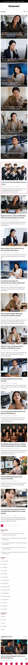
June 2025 (4, 605)
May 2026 (4, 570)
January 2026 (5, 583)
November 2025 (6, 589)
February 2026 (5, 580)
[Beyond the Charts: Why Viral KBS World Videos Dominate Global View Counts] (14, 27)
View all (24, 636)
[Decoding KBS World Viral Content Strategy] (14, 147)
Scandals (18, 1)
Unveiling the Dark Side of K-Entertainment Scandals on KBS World (11, 84)
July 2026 (4, 564)
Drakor (14, 1)
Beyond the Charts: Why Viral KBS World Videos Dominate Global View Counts (12, 34)
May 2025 (4, 609)
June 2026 (4, 567)
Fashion (22, 1)
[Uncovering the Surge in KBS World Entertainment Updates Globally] (14, 99)
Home (5, 1)
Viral (11, 1)
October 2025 (5, 593)
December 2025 (6, 586)
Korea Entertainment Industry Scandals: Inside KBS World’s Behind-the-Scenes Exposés (13, 511)
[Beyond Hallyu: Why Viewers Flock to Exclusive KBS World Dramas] (14, 51)
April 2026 (4, 573)
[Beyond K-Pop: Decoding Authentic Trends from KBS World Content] (14, 123)
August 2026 (5, 561)
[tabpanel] (14, 650)
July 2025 (4, 602)
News (8, 1)
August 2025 (5, 599)
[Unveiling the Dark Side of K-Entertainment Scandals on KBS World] (14, 75)
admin (4, 186)
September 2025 (6, 596)
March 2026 (5, 577)
